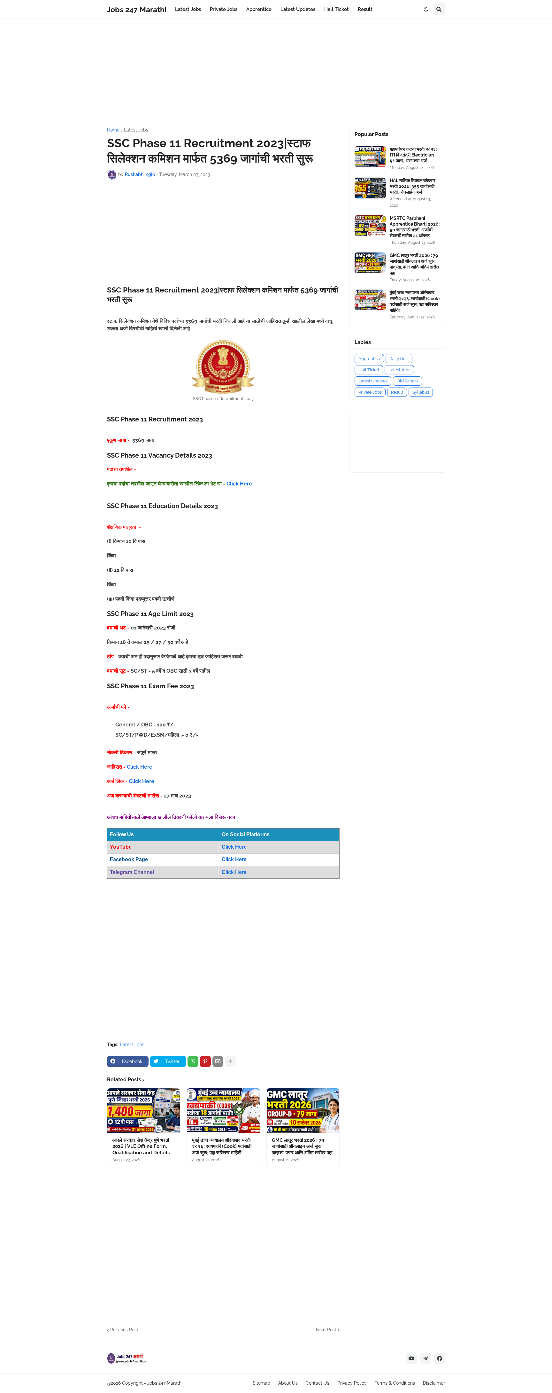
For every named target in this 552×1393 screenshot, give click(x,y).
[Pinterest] (205, 1061)
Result (397, 392)
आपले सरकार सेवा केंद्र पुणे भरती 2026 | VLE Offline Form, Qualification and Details (141, 1146)
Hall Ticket (368, 369)
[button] (426, 9)
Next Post (326, 1329)
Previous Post (124, 1329)
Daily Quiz (399, 358)
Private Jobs (370, 392)
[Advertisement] (276, 73)
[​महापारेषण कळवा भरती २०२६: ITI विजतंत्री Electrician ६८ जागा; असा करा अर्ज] (370, 156)
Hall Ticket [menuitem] (336, 9)
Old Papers (407, 381)
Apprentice (369, 358)
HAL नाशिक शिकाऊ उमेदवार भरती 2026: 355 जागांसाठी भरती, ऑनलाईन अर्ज (412, 186)
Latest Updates (372, 381)
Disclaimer (434, 1383)
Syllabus (420, 392)
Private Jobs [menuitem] (223, 9)
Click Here (239, 484)
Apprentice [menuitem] (259, 9)
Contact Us (317, 1383)
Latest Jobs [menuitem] (188, 9)
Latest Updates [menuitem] (297, 9)
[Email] (217, 1061)
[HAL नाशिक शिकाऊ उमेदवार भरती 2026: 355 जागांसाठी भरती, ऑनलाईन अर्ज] (370, 188)
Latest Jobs (136, 130)
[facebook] (439, 1358)
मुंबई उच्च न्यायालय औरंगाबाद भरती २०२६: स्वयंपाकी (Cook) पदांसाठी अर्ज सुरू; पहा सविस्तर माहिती (221, 1146)
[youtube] (411, 1358)
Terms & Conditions (395, 1383)
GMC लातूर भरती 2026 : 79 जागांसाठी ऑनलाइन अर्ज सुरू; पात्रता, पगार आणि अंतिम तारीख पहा (302, 1146)
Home (113, 130)
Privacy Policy (352, 1383)
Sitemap (261, 1383)
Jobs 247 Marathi (136, 9)
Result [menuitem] (365, 9)
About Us (288, 1383)
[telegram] (425, 1358)
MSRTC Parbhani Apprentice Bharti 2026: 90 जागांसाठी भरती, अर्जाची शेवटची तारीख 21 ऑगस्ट (415, 227)
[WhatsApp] (193, 1061)
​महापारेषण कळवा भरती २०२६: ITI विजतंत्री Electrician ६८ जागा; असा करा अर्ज (413, 155)
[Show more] (230, 1061)
